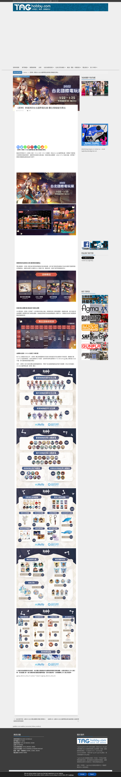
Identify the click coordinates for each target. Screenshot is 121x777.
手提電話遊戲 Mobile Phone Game (21, 76)
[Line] (38, 147)
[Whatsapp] (25, 147)
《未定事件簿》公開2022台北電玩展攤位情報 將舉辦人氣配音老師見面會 (30, 720)
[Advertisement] (60, 24)
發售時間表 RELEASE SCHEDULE (23, 739)
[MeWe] (35, 147)
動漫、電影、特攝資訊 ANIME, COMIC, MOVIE (27, 750)
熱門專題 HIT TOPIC (19, 741)
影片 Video (93, 67)
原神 (30, 110)
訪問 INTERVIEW (18, 745)
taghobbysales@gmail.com (89, 151)
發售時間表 (16, 67)
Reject (92, 774)
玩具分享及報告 (60, 67)
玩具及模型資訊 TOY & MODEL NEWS (24, 747)
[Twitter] (21, 147)
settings (71, 775)
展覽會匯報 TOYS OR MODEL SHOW (24, 743)
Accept (82, 774)
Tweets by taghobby (87, 260)
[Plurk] (28, 147)
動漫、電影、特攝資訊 (73, 67)
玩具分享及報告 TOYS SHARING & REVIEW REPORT (28, 749)
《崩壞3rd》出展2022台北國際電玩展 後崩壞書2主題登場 (63, 719)
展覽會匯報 (33, 67)
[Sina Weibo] (45, 147)
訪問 (40, 67)
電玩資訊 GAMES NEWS (20, 752)
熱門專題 (24, 67)
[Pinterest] (32, 147)
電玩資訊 (85, 67)
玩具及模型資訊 (48, 67)
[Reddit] (42, 147)
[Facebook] (18, 147)
